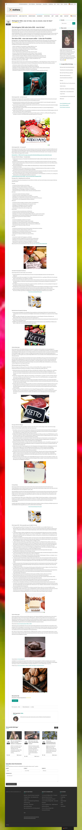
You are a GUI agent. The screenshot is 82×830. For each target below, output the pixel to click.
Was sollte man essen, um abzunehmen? (67, 83)
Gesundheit (45, 4)
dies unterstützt (40, 243)
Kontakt (65, 4)
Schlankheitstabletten (23, 4)
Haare (58, 4)
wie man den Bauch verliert (23, 665)
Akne (62, 4)
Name (7, 768)
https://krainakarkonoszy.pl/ (65, 103)
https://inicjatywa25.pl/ (64, 105)
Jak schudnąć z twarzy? (50, 798)
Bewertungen (38, 4)
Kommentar (9, 773)
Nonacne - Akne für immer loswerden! (31, 795)
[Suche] (73, 23)
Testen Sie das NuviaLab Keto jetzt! (35, 291)
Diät (55, 4)
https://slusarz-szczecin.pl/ (65, 107)
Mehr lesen (19, 755)
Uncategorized (64, 795)
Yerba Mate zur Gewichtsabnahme (66, 69)
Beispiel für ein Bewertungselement (19, 697)
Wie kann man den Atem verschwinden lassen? (33, 742)
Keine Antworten (26, 706)
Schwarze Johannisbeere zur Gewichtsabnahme (51, 742)
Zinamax (61, 80)
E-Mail (25, 768)
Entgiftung (51, 4)
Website (44, 768)
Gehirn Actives (63, 86)
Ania (33, 706)
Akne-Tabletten (32, 4)
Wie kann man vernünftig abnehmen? (67, 67)
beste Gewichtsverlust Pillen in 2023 (25, 623)
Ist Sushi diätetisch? (21, 659)
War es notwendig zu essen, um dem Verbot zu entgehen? (16, 742)
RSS (24, 812)
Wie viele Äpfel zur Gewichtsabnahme (37, 665)
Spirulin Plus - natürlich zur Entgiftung (67, 88)
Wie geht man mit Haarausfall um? (66, 72)
